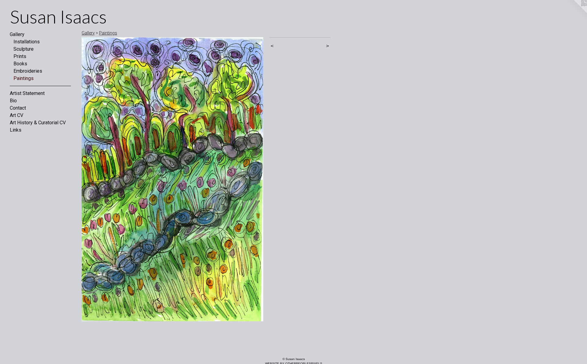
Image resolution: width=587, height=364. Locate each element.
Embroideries (27, 71)
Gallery (17, 34)
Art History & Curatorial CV (38, 123)
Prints (19, 56)
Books (20, 64)
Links (15, 130)
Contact (18, 108)
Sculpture (23, 49)
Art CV (16, 115)
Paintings (23, 78)
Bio (13, 101)
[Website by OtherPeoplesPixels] (575, 12)
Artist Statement (27, 93)
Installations (26, 42)
